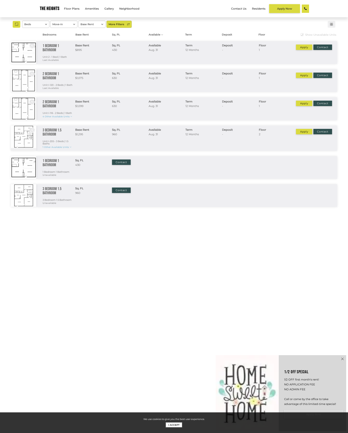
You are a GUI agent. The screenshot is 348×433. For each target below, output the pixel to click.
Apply (304, 47)
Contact (322, 47)
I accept (174, 424)
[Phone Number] (305, 9)
